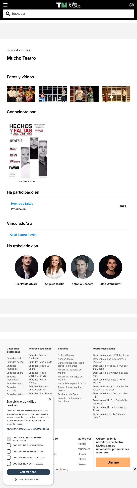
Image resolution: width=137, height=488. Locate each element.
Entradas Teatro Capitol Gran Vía (37, 374)
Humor (82, 454)
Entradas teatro (15, 358)
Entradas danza (15, 361)
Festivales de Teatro (68, 394)
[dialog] (28, 440)
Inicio (10, 50)
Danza (82, 464)
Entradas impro (15, 383)
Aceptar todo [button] (28, 472)
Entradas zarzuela (11, 389)
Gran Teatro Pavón (23, 234)
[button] (28, 430)
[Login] (131, 5)
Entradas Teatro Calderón (37, 356)
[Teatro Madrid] (68, 4)
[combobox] (71, 13)
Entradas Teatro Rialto (40, 361)
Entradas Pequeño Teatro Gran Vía (38, 388)
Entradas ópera (15, 372)
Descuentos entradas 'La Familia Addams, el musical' (110, 388)
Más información (15, 423)
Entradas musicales (12, 367)
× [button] (49, 399)
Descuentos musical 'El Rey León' (111, 355)
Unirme (113, 462)
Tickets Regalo (66, 355)
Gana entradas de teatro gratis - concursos (71, 364)
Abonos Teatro (66, 358)
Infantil (82, 459)
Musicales (84, 449)
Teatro (82, 443)
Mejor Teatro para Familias (72, 383)
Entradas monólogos (13, 378)
